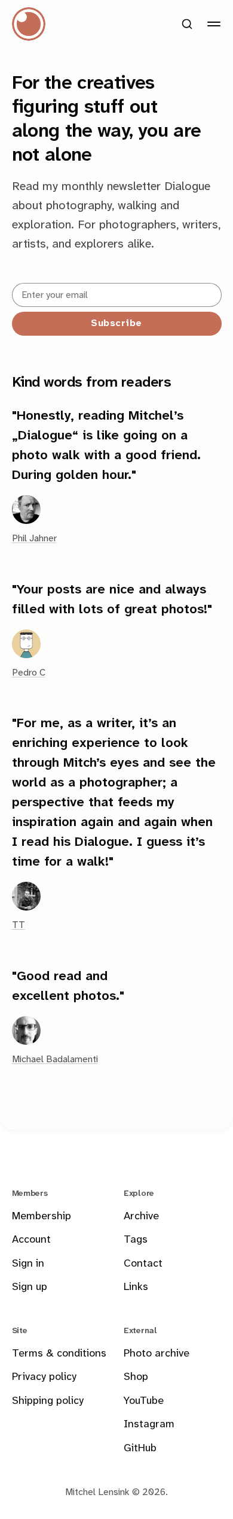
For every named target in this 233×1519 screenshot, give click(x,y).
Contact (143, 1264)
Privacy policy (44, 1377)
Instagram (149, 1424)
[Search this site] (187, 24)
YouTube (144, 1401)
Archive (141, 1216)
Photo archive (156, 1354)
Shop (136, 1377)
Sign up (29, 1287)
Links (136, 1287)
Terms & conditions (59, 1354)
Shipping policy (48, 1401)
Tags (136, 1240)
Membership (41, 1216)
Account (31, 1240)
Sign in (28, 1264)
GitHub (140, 1448)
